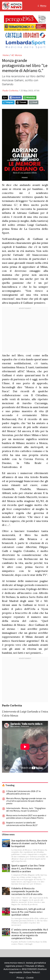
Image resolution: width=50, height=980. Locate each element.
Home (6, 55)
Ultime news (8, 834)
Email (35, 102)
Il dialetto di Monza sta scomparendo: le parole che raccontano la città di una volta (26, 891)
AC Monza (16, 55)
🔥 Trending (8, 785)
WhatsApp (30, 97)
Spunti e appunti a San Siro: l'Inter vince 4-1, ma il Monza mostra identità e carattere (28, 868)
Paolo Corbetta (10, 90)
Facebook (16, 97)
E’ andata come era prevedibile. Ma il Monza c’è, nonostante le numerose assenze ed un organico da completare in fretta (29, 934)
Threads (22, 102)
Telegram (9, 102)
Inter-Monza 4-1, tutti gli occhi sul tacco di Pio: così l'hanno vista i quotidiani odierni (28, 911)
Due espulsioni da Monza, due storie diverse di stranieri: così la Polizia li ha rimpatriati (29, 843)
